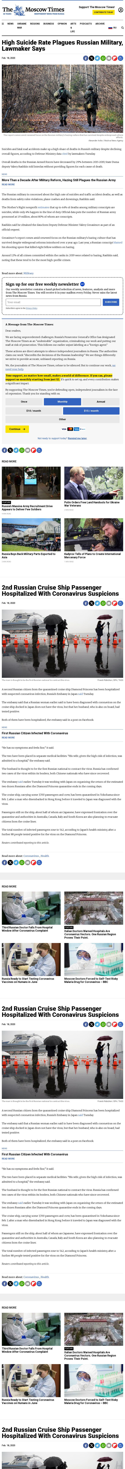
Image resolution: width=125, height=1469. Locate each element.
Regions (35, 24)
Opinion (62, 24)
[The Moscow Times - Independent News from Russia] (33, 10)
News (10, 24)
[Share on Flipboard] (114, 58)
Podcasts (86, 24)
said (20, 781)
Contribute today (103, 12)
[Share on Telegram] (97, 58)
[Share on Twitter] (91, 58)
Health (45, 855)
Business (48, 24)
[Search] (122, 28)
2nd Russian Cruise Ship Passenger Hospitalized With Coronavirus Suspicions (60, 590)
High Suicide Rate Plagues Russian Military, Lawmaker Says (62, 45)
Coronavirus (31, 855)
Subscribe (111, 302)
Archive (100, 24)
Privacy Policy (31, 308)
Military (28, 273)
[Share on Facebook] (85, 58)
